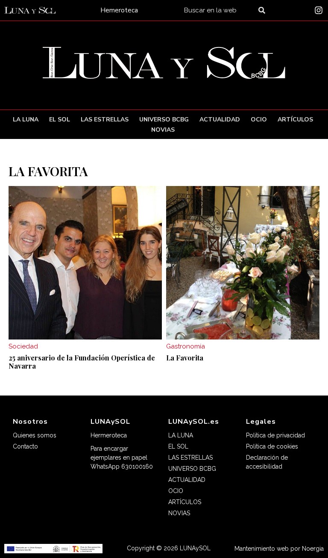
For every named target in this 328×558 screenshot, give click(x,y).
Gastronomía (185, 346)
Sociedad (23, 346)
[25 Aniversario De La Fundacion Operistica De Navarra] (85, 263)
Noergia (313, 548)
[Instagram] (318, 10)
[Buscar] (263, 10)
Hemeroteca (119, 10)
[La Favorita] (242, 263)
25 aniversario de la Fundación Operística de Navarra (82, 361)
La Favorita (184, 357)
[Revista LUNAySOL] (30, 10)
